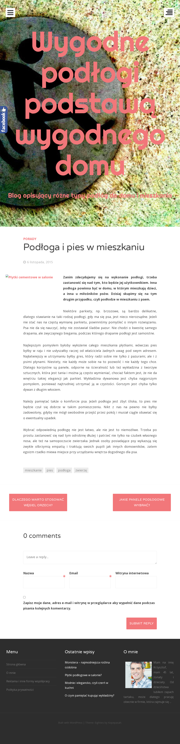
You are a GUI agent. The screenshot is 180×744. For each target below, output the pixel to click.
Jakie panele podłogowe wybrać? (142, 502)
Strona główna (16, 664)
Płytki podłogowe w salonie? (83, 675)
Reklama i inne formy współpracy (28, 681)
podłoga (64, 470)
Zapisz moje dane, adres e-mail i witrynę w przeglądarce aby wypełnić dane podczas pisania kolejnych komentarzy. (89, 606)
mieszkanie (33, 470)
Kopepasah (114, 722)
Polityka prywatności (20, 690)
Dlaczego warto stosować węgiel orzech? (38, 502)
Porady (29, 239)
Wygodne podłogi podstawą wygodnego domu (90, 103)
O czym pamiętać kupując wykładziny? (89, 695)
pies (50, 470)
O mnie (11, 673)
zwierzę (81, 470)
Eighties (99, 722)
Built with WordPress (70, 722)
